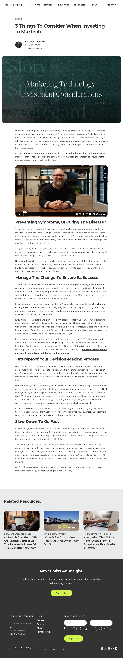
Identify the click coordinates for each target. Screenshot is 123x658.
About (40, 628)
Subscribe (61, 593)
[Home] (18, 5)
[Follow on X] (105, 648)
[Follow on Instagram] (109, 648)
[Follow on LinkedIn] (116, 648)
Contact (111, 5)
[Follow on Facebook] (102, 648)
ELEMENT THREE (21, 616)
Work (40, 616)
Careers (41, 624)
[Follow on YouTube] (112, 648)
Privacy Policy (44, 632)
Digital (18, 19)
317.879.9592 (17, 634)
